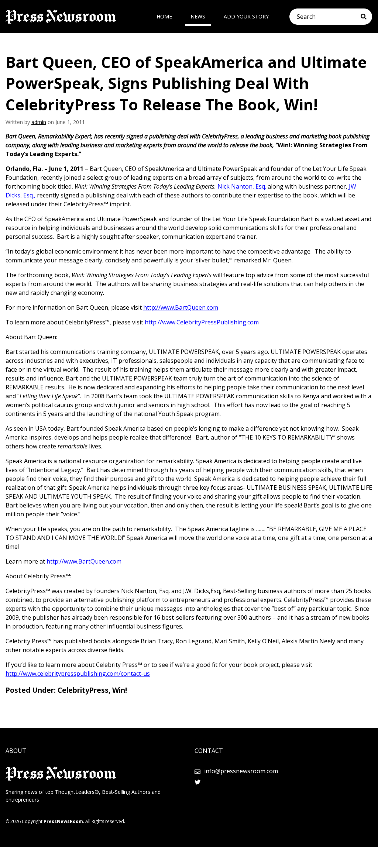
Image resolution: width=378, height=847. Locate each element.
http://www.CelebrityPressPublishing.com (202, 322)
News (197, 16)
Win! (119, 690)
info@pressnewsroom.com (241, 771)
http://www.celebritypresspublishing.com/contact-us (78, 673)
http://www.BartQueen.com (180, 307)
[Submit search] (366, 16)
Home (164, 16)
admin (38, 121)
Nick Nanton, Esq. (241, 186)
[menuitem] (164, 16)
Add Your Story (246, 16)
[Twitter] (197, 782)
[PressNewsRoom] (61, 17)
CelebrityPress (83, 690)
